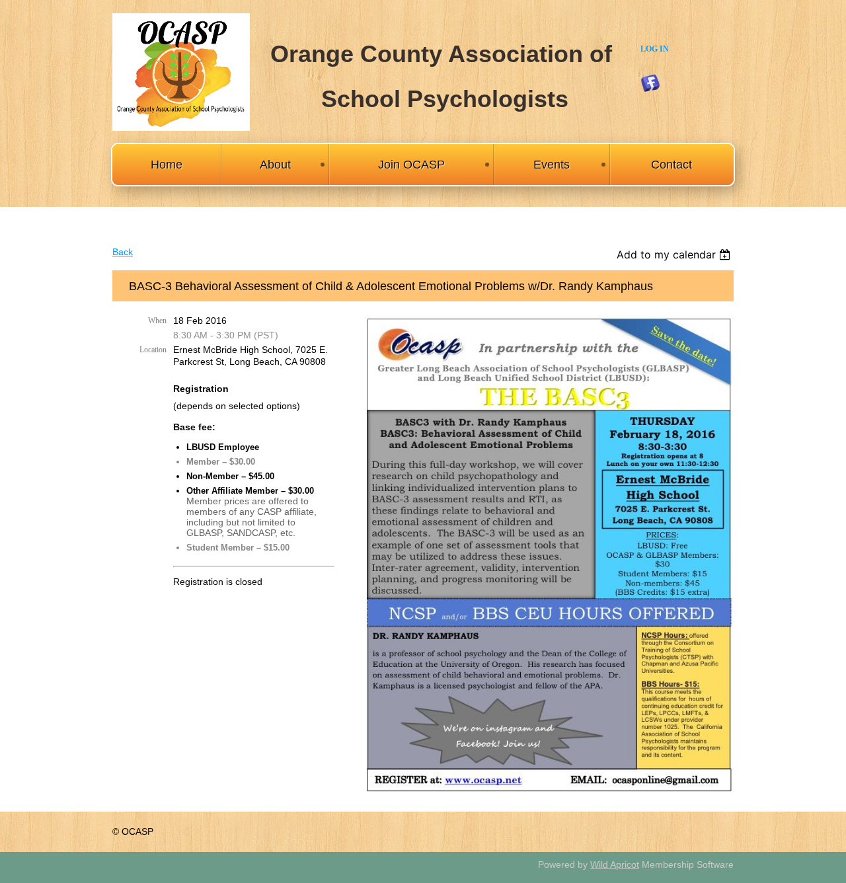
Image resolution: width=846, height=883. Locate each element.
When (157, 320)
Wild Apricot (614, 864)
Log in (654, 49)
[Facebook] (650, 83)
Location (153, 349)
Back (122, 252)
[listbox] (675, 254)
